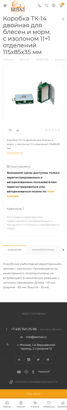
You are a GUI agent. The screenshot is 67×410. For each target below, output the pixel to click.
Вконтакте (19, 360)
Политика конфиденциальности (36, 382)
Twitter (38, 360)
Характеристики (43, 250)
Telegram (48, 360)
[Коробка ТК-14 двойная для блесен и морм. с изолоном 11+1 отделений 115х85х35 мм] (33, 93)
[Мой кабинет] (53, 6)
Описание (14, 250)
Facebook (29, 360)
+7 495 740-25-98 (23, 329)
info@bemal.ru (36, 337)
